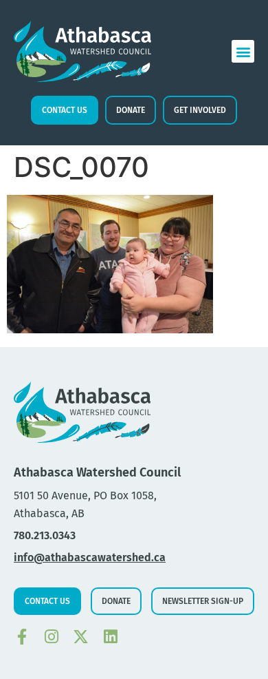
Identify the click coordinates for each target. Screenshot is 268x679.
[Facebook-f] (22, 637)
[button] (243, 51)
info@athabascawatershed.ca (90, 557)
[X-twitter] (81, 637)
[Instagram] (51, 637)
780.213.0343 (45, 535)
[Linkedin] (110, 637)
